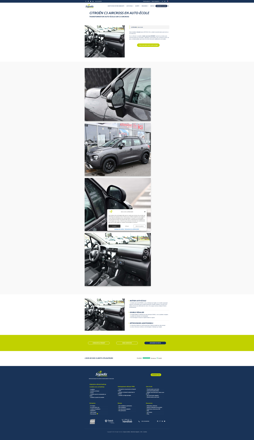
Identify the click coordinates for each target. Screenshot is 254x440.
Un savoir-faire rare (94, 407)
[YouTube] (90, 1)
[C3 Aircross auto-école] (105, 57)
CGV (141, 431)
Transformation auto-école (153, 389)
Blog (148, 413)
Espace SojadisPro (155, 1)
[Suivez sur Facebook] (160, 421)
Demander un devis (161, 6)
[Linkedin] (93, 1)
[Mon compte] (162, 1)
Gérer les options (140, 226)
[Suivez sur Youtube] (165, 421)
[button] (145, 211)
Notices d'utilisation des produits (154, 407)
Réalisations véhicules (152, 405)
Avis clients (149, 412)
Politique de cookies (119, 229)
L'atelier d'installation (95, 409)
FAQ (148, 410)
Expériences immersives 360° (153, 409)
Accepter (114, 226)
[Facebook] (86, 1)
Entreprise (92, 403)
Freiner (92, 392)
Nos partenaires (122, 410)
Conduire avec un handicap (96, 386)
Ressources (145, 6)
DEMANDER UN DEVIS (155, 343)
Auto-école (130, 6)
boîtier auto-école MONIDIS (149, 36)
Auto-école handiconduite (153, 390)
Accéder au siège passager (125, 395)
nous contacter (127, 343)
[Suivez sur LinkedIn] (162, 421)
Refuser (127, 226)
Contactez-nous (156, 374)
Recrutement (93, 413)
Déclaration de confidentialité (132, 229)
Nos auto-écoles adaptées (153, 395)
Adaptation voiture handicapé (116, 6)
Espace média (126, 431)
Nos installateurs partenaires (125, 405)
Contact (152, 6)
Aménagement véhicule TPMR (126, 386)
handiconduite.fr (146, 1)
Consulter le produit (99, 343)
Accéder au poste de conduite (97, 397)
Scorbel (138, 32)
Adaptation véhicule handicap (97, 384)
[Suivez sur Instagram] (158, 421)
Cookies (145, 431)
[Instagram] (88, 1)
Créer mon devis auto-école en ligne (148, 45)
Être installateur (122, 407)
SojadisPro (92, 410)
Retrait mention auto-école (153, 397)
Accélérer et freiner (94, 391)
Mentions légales (135, 431)
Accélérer (92, 389)
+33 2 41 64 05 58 (98, 1)
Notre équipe (93, 412)
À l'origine (92, 405)
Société (137, 6)
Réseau (120, 403)
